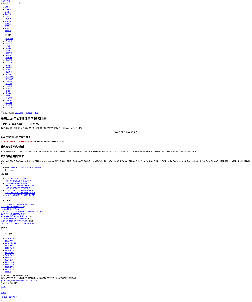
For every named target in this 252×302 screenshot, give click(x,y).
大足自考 (9, 46)
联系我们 (10, 280)
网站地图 (17, 280)
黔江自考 (9, 103)
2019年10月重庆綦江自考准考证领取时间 (19, 181)
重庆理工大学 (9, 262)
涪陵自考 (9, 81)
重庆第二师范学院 (11, 243)
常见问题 (8, 24)
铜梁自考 (9, 51)
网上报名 (8, 16)
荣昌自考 (9, 43)
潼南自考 (9, 53)
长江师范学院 (9, 260)
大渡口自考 (9, 39)
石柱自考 (9, 100)
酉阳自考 (9, 96)
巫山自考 (9, 105)
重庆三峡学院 (9, 241)
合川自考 (9, 55)
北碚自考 (9, 72)
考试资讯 (29, 113)
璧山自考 (9, 41)
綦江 (36, 113)
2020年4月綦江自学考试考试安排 (16, 178)
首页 (6, 7)
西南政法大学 (9, 255)
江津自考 (9, 58)
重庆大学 (8, 257)
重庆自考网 (19, 113)
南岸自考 (9, 74)
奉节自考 (9, 107)
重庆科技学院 (9, 246)
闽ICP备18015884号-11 (29, 280)
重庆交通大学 (9, 250)
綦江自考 (9, 62)
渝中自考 (9, 88)
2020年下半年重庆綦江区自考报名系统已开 (20, 195)
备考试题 (8, 31)
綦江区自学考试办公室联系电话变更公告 (19, 190)
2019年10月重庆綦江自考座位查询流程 (18, 188)
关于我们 (4, 280)
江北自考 (9, 91)
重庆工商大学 (9, 269)
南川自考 (9, 86)
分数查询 (8, 19)
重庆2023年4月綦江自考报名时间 (12, 214)
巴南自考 (9, 65)
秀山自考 (9, 93)
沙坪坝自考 (9, 79)
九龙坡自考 (9, 77)
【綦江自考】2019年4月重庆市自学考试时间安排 (18, 223)
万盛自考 (9, 69)
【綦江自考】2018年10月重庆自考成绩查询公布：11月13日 (21, 211)
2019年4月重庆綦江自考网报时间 (16, 183)
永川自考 (9, 48)
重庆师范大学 (9, 264)
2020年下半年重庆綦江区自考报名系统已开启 (27, 167)
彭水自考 (9, 98)
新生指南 (8, 21)
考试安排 (8, 28)
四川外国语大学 (10, 238)
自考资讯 (8, 9)
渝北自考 (9, 60)
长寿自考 (9, 67)
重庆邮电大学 (9, 248)
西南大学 (8, 272)
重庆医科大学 (9, 253)
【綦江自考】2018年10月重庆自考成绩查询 (20, 193)
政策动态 (8, 26)
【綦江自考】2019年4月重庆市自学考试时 (19, 186)
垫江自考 (9, 84)
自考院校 (8, 12)
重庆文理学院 (9, 267)
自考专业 (8, 14)
